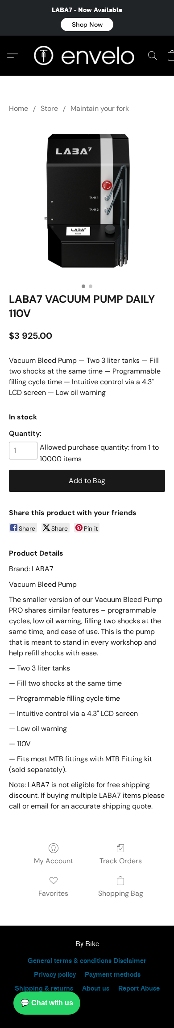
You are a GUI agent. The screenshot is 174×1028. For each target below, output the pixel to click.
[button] (87, 24)
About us (95, 988)
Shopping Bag (120, 893)
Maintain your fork (99, 108)
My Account (53, 860)
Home (18, 108)
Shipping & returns (44, 988)
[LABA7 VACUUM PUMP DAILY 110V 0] (87, 201)
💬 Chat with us (47, 1003)
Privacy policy (55, 975)
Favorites (53, 893)
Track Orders (120, 860)
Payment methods (113, 975)
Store (49, 108)
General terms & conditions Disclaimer (87, 961)
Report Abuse (139, 988)
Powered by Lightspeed (87, 1004)
